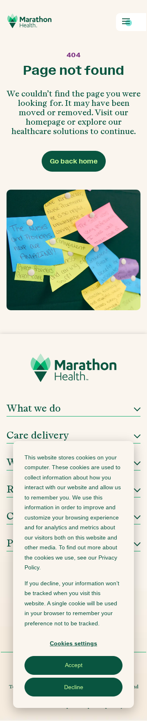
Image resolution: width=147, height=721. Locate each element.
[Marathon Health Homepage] (29, 20)
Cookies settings (73, 643)
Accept (73, 665)
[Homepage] (73, 371)
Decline (73, 687)
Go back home (74, 161)
